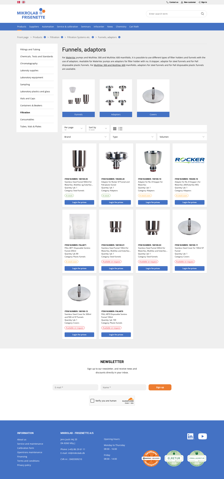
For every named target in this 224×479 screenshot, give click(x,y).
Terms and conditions (28, 460)
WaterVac (71, 57)
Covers (186, 256)
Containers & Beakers (31, 105)
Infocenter (99, 26)
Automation (48, 26)
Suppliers (34, 26)
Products (21, 26)
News (110, 26)
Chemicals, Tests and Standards (36, 56)
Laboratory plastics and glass (35, 91)
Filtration (25, 112)
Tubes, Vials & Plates (30, 126)
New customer (190, 2)
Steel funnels (78, 190)
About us (21, 439)
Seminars (86, 26)
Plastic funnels (79, 256)
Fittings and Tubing (30, 49)
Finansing (22, 456)
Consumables (27, 119)
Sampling (25, 84)
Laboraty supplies (29, 70)
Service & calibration (67, 26)
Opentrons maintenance (29, 452)
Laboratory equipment (31, 77)
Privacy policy (24, 465)
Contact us (173, 2)
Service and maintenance (30, 443)
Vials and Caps (27, 98)
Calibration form (25, 448)
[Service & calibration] (151, 458)
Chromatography (28, 63)
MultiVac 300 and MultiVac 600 (109, 65)
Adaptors (114, 190)
